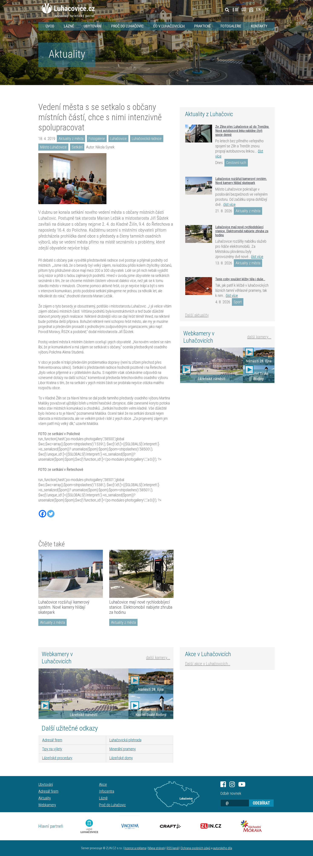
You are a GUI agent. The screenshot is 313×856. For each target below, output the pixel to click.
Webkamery (47, 805)
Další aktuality (197, 315)
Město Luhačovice (53, 147)
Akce (103, 784)
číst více (229, 204)
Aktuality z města (71, 138)
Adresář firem (52, 740)
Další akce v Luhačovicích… (207, 663)
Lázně (69, 26)
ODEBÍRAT (261, 803)
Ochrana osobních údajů (195, 848)
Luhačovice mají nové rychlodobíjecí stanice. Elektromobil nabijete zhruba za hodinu (140, 607)
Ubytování (93, 26)
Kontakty (259, 26)
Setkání (77, 147)
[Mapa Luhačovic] (244, 9)
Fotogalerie (231, 26)
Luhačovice (118, 138)
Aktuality (67, 54)
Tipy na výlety (52, 749)
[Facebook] (42, 513)
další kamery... (259, 336)
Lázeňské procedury (57, 758)
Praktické (202, 26)
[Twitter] (51, 513)
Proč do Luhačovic (127, 26)
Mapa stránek (156, 848)
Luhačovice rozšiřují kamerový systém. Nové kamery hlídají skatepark (63, 607)
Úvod (50, 26)
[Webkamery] (251, 9)
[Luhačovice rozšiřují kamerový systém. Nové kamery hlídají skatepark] (70, 574)
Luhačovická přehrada (125, 740)
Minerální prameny (122, 749)
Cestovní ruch (236, 162)
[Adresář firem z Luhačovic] (235, 9)
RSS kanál (173, 848)
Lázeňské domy (121, 758)
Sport (238, 302)
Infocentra (106, 791)
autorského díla (222, 848)
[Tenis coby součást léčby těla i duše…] (198, 286)
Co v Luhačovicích (169, 26)
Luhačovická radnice (147, 138)
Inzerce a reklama (135, 848)
